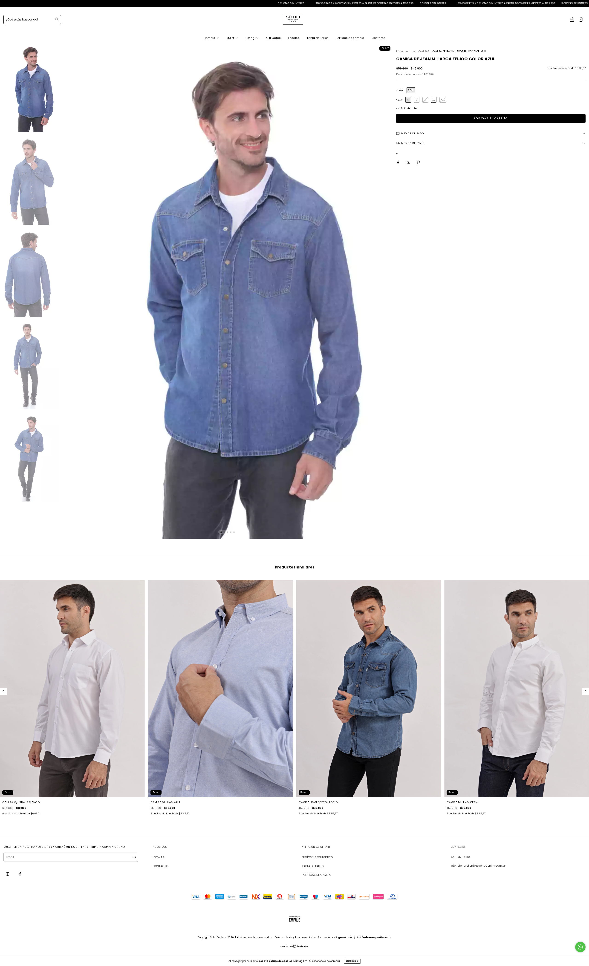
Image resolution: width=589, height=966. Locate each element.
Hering (250, 38)
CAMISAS (424, 51)
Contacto (378, 38)
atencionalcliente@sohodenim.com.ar (478, 866)
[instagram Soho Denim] (7, 874)
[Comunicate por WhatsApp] (580, 947)
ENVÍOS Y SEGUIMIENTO (317, 857)
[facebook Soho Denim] (20, 874)
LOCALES (158, 857)
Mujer (231, 38)
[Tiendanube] (294, 947)
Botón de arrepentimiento (374, 937)
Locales (293, 38)
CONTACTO (160, 866)
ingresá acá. (344, 937)
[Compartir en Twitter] (408, 162)
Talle (399, 100)
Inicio (399, 51)
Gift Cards (273, 38)
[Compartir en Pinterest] (418, 162)
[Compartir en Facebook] (398, 162)
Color (399, 90)
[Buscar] (57, 19)
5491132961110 (460, 857)
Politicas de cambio (350, 38)
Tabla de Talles (317, 38)
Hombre (210, 38)
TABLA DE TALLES (313, 866)
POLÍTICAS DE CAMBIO (316, 875)
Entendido (352, 961)
